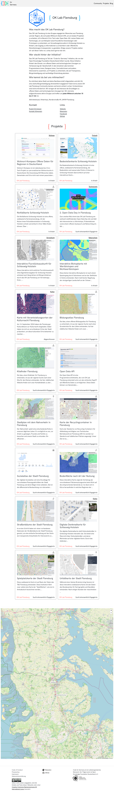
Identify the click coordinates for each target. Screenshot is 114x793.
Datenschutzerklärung (19, 776)
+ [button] (111, 610)
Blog (111, 3)
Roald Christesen (35, 109)
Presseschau (16, 772)
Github (47, 773)
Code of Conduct (17, 770)
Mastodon (63, 111)
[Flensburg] (60, 682)
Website (63, 109)
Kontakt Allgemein (35, 111)
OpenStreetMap (105, 758)
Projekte (106, 3)
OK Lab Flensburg (23, 181)
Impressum (15, 774)
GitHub (62, 116)
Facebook (63, 114)
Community (98, 3)
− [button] (111, 613)
